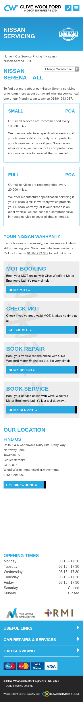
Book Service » (23, 410)
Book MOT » (19, 290)
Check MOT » (20, 330)
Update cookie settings (19, 685)
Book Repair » (22, 370)
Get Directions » (21, 485)
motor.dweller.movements (41, 469)
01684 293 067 (61, 98)
